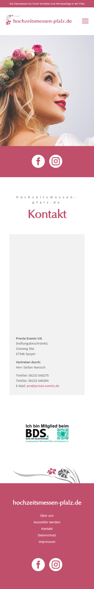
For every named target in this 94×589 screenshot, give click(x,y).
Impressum (47, 542)
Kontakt (47, 529)
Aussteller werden (47, 522)
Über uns (47, 516)
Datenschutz (47, 535)
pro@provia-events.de (43, 386)
